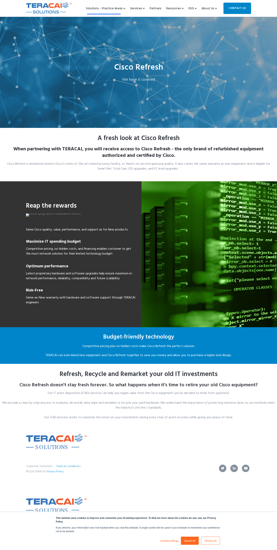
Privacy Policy (55, 471)
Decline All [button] (211, 540)
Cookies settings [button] (169, 540)
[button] (175, 8)
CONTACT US (237, 8)
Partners (155, 8)
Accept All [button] (189, 540)
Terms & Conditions (68, 466)
